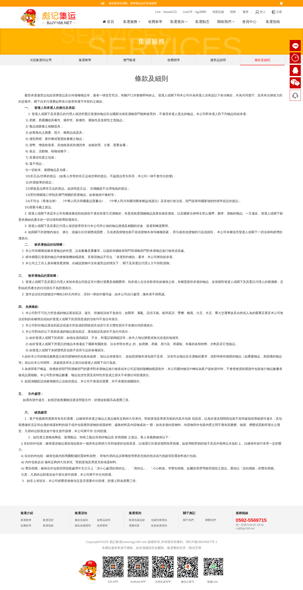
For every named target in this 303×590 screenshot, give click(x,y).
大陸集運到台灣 (40, 60)
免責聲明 (102, 525)
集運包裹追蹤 (137, 520)
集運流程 (48, 520)
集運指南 (273, 22)
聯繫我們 (210, 520)
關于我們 (188, 520)
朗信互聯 (195, 548)
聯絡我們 (224, 22)
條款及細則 (262, 60)
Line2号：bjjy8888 (194, 12)
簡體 (233, 12)
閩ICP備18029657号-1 (201, 542)
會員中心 (249, 22)
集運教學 (85, 60)
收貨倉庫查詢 (159, 525)
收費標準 (173, 60)
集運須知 (81, 513)
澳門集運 (129, 60)
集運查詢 (177, 22)
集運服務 (130, 22)
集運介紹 (27, 513)
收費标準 (155, 22)
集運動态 (202, 22)
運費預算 (134, 525)
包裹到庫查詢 (159, 520)
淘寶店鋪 (218, 12)
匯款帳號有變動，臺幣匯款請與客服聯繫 (133, 3)
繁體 (245, 12)
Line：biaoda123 (166, 12)
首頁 (110, 22)
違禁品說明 (218, 60)
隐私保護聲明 (83, 525)
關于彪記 (189, 513)
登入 (263, 12)
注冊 (279, 12)
